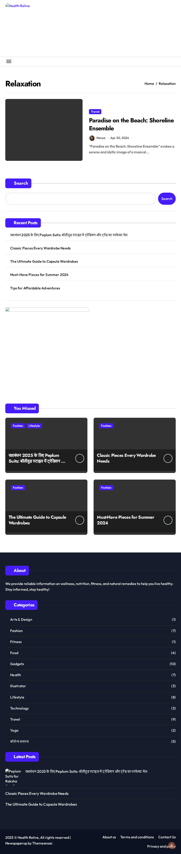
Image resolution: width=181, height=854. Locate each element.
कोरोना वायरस (19, 741)
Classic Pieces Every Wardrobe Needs (40, 248)
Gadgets (17, 664)
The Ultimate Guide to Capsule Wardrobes (44, 261)
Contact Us (167, 837)
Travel (95, 111)
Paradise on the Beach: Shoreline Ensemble (131, 124)
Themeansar (42, 843)
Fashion (18, 425)
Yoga (14, 730)
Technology (19, 708)
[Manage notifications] (171, 845)
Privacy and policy (161, 846)
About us (109, 837)
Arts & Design (21, 619)
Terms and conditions (137, 837)
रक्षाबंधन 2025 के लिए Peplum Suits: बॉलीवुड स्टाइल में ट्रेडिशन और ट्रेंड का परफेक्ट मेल (69, 235)
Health (15, 675)
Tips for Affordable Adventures (35, 288)
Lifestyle (34, 425)
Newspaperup (16, 843)
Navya (100, 138)
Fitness (16, 642)
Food (14, 653)
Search (21, 183)
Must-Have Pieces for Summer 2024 (39, 274)
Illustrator (18, 686)
